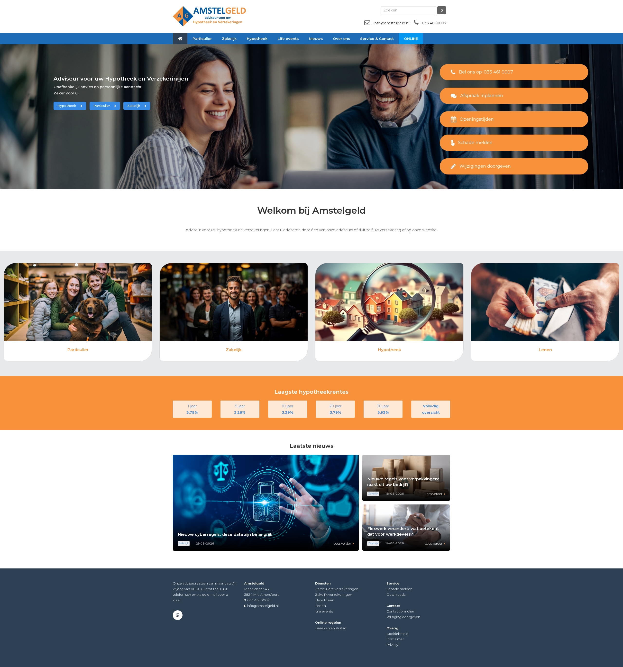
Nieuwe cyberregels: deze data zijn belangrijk (225, 534)
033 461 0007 (434, 23)
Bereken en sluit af (330, 628)
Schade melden (399, 589)
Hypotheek (66, 106)
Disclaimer (395, 639)
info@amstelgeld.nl (391, 23)
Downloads (395, 594)
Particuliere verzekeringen (336, 589)
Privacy (392, 645)
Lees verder (342, 543)
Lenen (545, 349)
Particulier (101, 106)
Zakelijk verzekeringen (333, 594)
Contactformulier (400, 611)
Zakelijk (133, 106)
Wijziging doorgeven (403, 617)
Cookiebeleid (397, 634)
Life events (324, 611)
